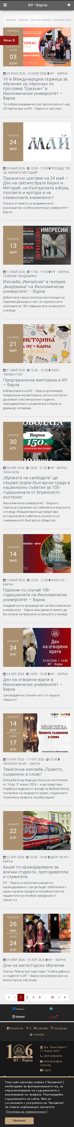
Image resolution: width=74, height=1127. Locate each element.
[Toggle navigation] (5, 5)
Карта (47, 1070)
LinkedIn (42, 1028)
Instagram (60, 1028)
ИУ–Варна (37, 5)
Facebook (16, 1028)
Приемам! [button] (19, 1120)
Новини (23, 19)
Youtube (38, 1034)
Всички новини (41, 19)
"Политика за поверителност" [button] (27, 1111)
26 (52, 997)
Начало (11, 19)
